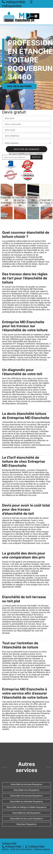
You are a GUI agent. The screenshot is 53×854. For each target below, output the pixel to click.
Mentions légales (42, 849)
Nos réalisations (19, 86)
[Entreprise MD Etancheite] (19, 16)
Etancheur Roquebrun (27, 824)
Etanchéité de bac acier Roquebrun (26, 818)
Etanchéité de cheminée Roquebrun (26, 801)
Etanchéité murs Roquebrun (26, 790)
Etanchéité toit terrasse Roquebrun (26, 795)
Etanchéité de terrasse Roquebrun (26, 784)
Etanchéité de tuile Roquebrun (26, 813)
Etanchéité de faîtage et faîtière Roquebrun (26, 807)
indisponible (12, 846)
